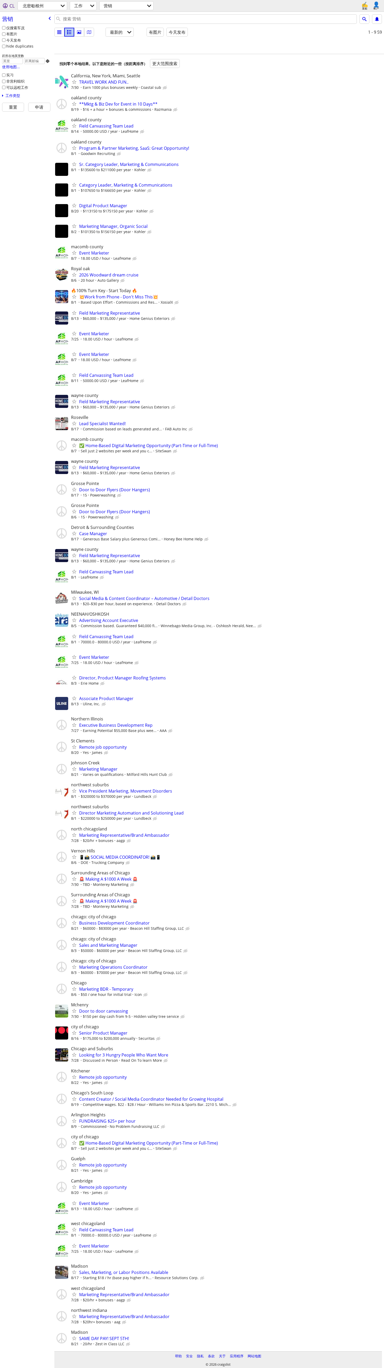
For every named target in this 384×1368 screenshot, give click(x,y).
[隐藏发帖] (165, 88)
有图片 (11, 33)
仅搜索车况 (15, 27)
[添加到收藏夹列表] (74, 82)
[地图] (89, 32)
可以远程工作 (17, 87)
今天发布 (13, 40)
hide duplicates (19, 46)
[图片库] (79, 32)
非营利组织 (15, 81)
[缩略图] (69, 32)
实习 (10, 74)
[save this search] (377, 19)
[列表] (59, 32)
